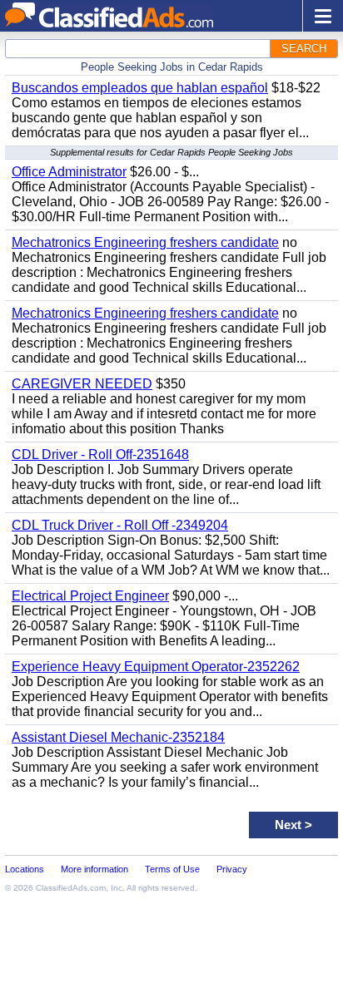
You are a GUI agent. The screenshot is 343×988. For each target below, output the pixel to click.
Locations (24, 869)
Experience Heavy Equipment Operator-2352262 (156, 666)
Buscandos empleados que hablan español (140, 88)
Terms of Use (172, 869)
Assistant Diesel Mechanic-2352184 (118, 737)
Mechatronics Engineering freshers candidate (145, 242)
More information (94, 869)
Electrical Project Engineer (90, 596)
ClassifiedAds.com (71, 887)
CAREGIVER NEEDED (82, 384)
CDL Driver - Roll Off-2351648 (100, 454)
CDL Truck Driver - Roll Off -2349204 (120, 525)
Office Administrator (69, 172)
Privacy (231, 869)
